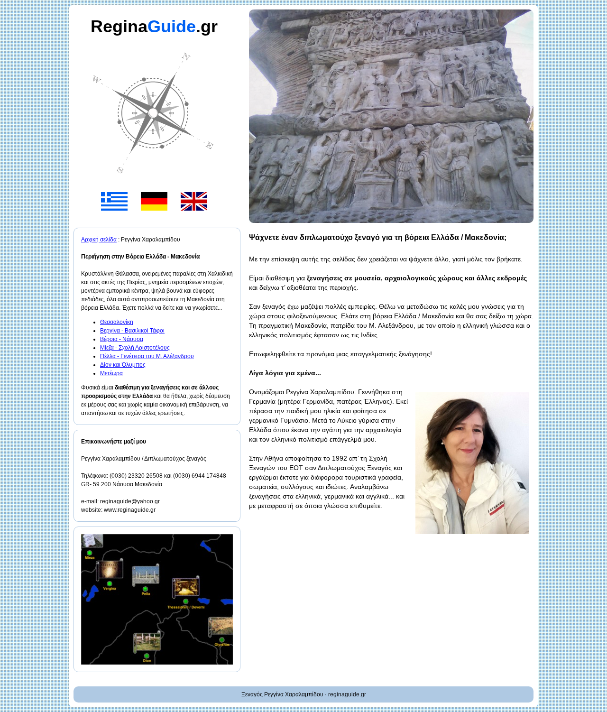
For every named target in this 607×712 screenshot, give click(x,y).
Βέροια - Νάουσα (121, 339)
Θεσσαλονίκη (116, 322)
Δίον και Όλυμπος (123, 364)
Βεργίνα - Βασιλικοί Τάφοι (132, 330)
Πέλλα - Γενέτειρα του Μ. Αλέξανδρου (147, 356)
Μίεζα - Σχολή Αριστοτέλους (135, 347)
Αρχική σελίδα (99, 239)
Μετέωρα (111, 373)
